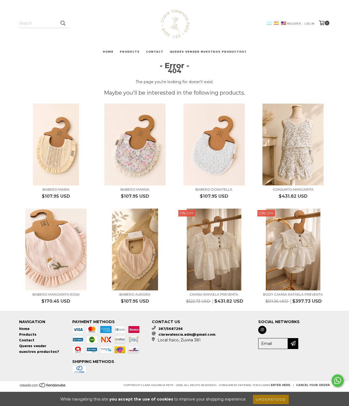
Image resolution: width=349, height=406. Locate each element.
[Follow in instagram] (262, 330)
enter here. (281, 385)
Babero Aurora (135, 294)
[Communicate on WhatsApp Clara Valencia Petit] (338, 380)
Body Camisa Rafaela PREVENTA (293, 294)
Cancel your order (313, 385)
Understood (271, 399)
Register (294, 23)
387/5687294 (170, 328)
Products (130, 51)
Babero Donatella (213, 189)
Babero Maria (56, 189)
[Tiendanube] (43, 387)
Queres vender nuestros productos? (208, 51)
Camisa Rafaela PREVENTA (213, 294)
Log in (309, 23)
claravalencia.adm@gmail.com (186, 334)
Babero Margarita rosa (56, 294)
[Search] (62, 23)
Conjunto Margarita (293, 189)
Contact (154, 51)
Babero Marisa (135, 189)
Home (108, 51)
